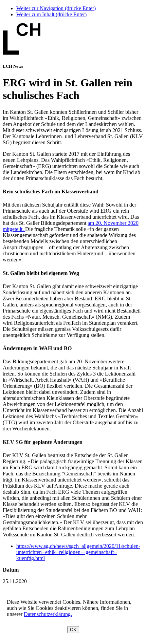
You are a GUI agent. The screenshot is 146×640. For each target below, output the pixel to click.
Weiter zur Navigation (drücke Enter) (56, 8)
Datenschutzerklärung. (48, 614)
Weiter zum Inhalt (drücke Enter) (51, 14)
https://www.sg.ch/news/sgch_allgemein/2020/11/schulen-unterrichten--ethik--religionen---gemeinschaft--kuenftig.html (78, 552)
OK (73, 629)
